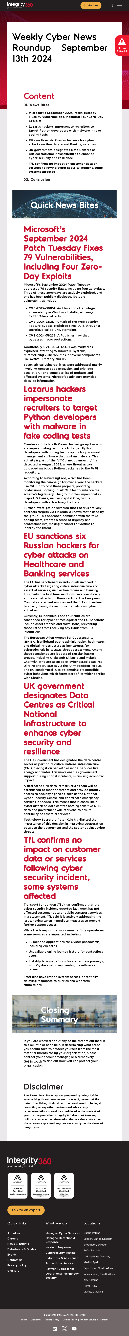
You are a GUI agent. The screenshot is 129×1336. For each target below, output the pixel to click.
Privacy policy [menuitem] (17, 1265)
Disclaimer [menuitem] (36, 1320)
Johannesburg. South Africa (99, 1274)
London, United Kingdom (97, 1239)
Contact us (91, 5)
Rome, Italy (90, 1286)
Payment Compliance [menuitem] (60, 1269)
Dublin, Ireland (91, 1233)
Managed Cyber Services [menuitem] (63, 1233)
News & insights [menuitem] (18, 1244)
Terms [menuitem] (24, 1320)
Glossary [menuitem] (13, 1270)
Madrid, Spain (91, 1262)
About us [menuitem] (13, 1233)
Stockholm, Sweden (95, 1245)
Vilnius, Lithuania (93, 1292)
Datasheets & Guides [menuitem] (21, 1249)
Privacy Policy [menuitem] (52, 1320)
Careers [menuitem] (12, 1238)
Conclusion (40, 179)
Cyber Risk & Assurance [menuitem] (62, 1258)
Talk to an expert (26, 1210)
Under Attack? (122, 50)
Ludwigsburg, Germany (96, 1256)
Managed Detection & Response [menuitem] (60, 1240)
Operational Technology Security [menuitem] (62, 1275)
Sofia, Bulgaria (91, 1250)
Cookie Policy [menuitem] (70, 1320)
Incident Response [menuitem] (58, 1247)
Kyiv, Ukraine (90, 1280)
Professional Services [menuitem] (60, 1263)
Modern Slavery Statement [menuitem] (94, 1320)
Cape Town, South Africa (98, 1268)
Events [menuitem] (12, 1254)
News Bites (39, 105)
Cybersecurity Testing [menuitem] (61, 1253)
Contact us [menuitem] (14, 1260)
